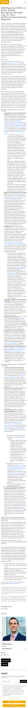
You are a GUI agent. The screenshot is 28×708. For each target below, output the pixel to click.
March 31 (11, 197)
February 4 (6, 408)
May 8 (15, 197)
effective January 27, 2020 (13, 63)
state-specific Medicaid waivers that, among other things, (15, 244)
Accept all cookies (14, 705)
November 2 (7, 198)
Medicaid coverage (16, 473)
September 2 (20, 197)
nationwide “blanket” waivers (11, 242)
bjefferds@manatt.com (15, 583)
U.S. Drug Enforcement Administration (15, 347)
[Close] (25, 685)
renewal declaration (21, 267)
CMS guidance (8, 593)
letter (10, 93)
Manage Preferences (14, 698)
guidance (22, 318)
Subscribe (4, 664)
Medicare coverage (17, 469)
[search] (25, 2)
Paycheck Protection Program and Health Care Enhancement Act (13, 424)
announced (15, 25)
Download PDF (6, 660)
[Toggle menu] (11, 2)
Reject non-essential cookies (14, 701)
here (25, 237)
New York (4, 646)
